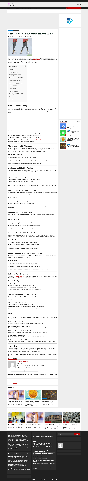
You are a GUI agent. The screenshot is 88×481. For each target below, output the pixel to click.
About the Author (12, 99)
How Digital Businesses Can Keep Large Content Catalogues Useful (15, 425)
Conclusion (11, 97)
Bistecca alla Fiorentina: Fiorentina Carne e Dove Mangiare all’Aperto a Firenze (53, 426)
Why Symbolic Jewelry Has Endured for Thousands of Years (49, 402)
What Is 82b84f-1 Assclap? (14, 67)
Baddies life (10, 30)
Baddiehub (17, 8)
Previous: (20, 373)
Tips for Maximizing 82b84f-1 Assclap (16, 93)
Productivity (22, 370)
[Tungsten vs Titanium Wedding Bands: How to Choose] (16, 395)
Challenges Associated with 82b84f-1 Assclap (17, 86)
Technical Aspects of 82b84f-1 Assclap (16, 83)
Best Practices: (12, 94)
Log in (59, 439)
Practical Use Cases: (13, 75)
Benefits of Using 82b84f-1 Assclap (15, 80)
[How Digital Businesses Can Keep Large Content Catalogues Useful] (16, 417)
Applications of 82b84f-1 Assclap (15, 74)
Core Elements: (12, 78)
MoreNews (52, 479)
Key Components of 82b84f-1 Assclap (16, 77)
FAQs (10, 96)
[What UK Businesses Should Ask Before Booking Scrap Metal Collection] (71, 417)
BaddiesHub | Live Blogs (74, 8)
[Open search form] (80, 4)
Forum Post (23, 8)
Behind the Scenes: (13, 85)
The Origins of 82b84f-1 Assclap (15, 71)
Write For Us (10, 8)
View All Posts (28, 367)
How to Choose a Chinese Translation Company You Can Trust (63, 126)
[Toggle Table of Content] (25, 66)
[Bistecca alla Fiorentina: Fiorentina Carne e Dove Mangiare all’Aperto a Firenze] (53, 417)
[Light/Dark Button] (78, 4)
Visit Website (20, 367)
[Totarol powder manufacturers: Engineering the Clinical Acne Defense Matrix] (33, 395)
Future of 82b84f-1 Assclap (14, 90)
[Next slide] (79, 121)
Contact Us (36, 8)
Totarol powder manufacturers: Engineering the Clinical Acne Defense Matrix (32, 403)
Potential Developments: (14, 91)
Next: (45, 374)
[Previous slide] (77, 121)
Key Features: (12, 69)
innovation (18, 370)
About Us (30, 8)
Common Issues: (13, 88)
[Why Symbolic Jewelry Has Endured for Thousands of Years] (49, 395)
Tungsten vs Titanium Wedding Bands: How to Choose (15, 402)
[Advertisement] (32, 22)
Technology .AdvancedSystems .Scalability (31, 370)
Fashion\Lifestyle (16, 30)
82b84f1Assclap (13, 370)
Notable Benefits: (13, 82)
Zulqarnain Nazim (12, 36)
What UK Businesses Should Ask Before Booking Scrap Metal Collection (70, 426)
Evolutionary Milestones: (14, 72)
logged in (15, 382)
